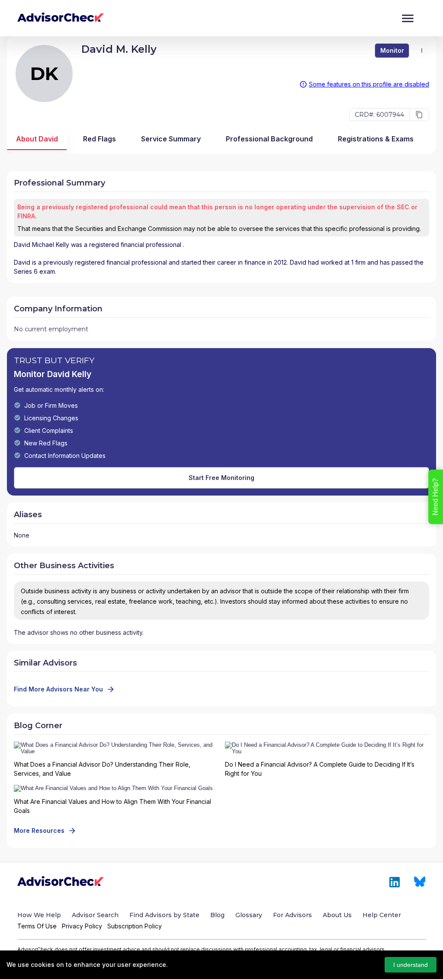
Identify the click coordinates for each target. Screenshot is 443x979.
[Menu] (408, 18)
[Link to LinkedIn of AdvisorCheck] (394, 882)
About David (37, 138)
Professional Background (269, 138)
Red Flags (99, 138)
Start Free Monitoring (221, 477)
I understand (410, 964)
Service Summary (171, 138)
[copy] (419, 115)
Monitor (392, 50)
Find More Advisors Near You (58, 689)
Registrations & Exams (376, 138)
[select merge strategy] (421, 50)
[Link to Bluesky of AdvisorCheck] (420, 882)
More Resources (39, 830)
